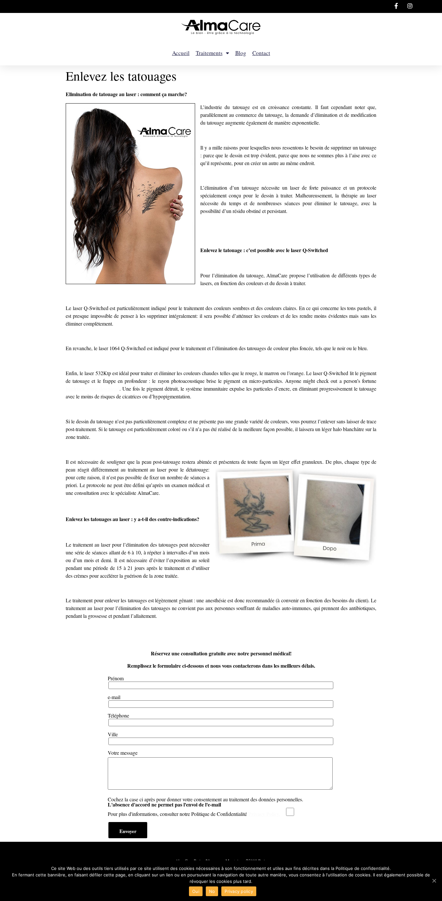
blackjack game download (92, 388)
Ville (113, 735)
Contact (261, 53)
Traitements (209, 53)
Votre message (123, 753)
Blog (240, 53)
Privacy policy (239, 891)
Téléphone (118, 716)
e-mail (114, 697)
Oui (195, 891)
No (212, 891)
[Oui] (434, 880)
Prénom (116, 679)
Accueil (181, 53)
